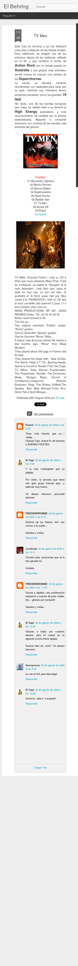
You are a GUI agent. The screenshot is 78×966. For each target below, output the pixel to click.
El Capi (60, 398)
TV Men (40, 35)
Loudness (31, 548)
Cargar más (40, 767)
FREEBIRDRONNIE (37, 513)
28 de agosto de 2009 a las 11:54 (44, 585)
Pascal (29, 425)
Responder (31, 449)
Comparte (41, 214)
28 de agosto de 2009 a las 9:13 (44, 515)
